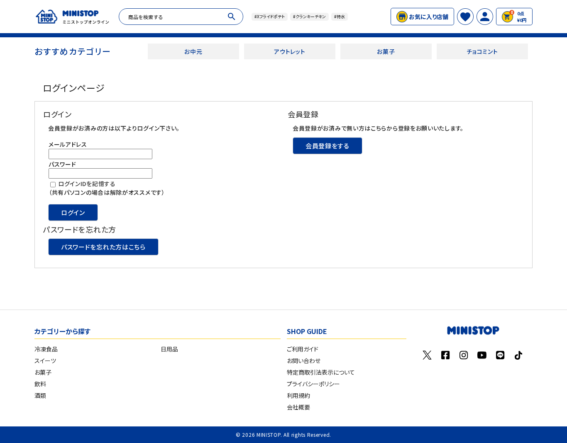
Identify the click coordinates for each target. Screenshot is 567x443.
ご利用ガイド (302, 349)
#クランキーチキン (309, 16)
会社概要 (298, 407)
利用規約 (298, 395)
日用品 (169, 349)
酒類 (40, 395)
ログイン (73, 212)
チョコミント (482, 51)
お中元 (193, 51)
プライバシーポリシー (313, 384)
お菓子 (386, 51)
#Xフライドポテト (269, 16)
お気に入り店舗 (428, 16)
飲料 (40, 384)
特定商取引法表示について (321, 372)
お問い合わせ (303, 360)
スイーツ (45, 360)
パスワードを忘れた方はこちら (103, 246)
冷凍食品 (46, 349)
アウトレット (289, 51)
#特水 (339, 16)
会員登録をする (327, 145)
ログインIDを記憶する (87, 183)
